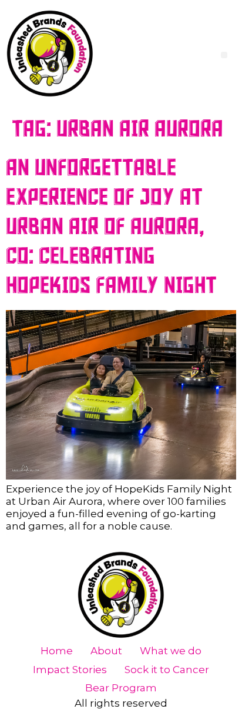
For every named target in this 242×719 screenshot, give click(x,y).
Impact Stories (70, 669)
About (106, 651)
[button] (224, 55)
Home (57, 651)
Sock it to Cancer (167, 669)
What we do (170, 651)
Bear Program (121, 688)
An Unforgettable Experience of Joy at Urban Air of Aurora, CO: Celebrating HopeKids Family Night (111, 227)
